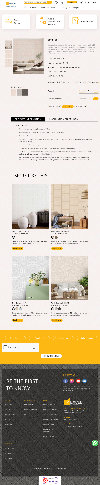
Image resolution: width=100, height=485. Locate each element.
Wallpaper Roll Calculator (59, 82)
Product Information (28, 119)
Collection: (52, 58)
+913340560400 (90, 2)
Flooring (63, 8)
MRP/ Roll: (52, 72)
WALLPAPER (9, 448)
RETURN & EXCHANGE (50, 410)
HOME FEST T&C (48, 436)
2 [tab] (32, 226)
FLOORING (8, 458)
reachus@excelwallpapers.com (74, 426)
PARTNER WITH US (30, 410)
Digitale (68, 479)
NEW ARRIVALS (10, 415)
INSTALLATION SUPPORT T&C (48, 430)
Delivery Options (55, 99)
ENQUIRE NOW (51, 356)
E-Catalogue (74, 8)
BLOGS (7, 419)
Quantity (51, 91)
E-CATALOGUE (10, 410)
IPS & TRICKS (10, 424)
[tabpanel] (30, 206)
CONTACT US (28, 405)
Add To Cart (53, 106)
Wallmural (45, 8)
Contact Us (72, 2)
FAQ (25, 415)
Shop (26, 8)
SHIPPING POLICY (49, 424)
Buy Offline (80, 106)
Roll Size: (51, 67)
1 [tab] (29, 226)
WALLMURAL (9, 453)
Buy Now (67, 106)
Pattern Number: (55, 63)
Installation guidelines (63, 119)
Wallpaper (34, 8)
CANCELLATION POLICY (51, 419)
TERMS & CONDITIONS (50, 415)
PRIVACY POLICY (49, 405)
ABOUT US (8, 405)
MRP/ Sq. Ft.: (53, 76)
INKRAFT (54, 8)
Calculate (92, 82)
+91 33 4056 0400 (69, 419)
